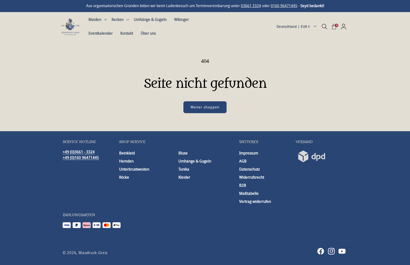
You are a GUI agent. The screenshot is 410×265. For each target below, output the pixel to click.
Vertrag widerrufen (255, 201)
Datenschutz (249, 169)
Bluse (183, 153)
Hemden (126, 161)
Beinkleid (127, 153)
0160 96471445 (284, 6)
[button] (96, 19)
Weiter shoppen (205, 107)
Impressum (248, 153)
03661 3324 (251, 6)
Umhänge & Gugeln (194, 161)
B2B (242, 185)
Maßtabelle (249, 193)
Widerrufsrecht (251, 177)
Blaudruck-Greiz (93, 253)
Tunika (183, 169)
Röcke (124, 177)
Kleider (184, 177)
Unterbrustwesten (134, 169)
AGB (243, 161)
